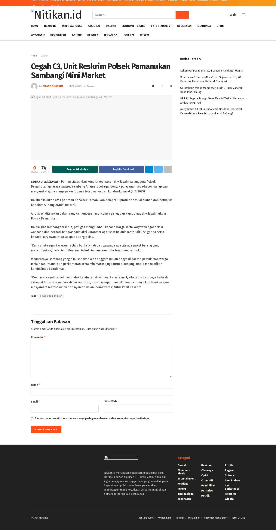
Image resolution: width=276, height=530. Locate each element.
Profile (92, 35)
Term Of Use (238, 517)
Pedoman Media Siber (216, 517)
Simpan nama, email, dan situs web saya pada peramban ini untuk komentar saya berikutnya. (92, 418)
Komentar (38, 337)
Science (129, 35)
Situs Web (110, 401)
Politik (77, 35)
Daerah (111, 26)
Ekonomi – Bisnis (133, 26)
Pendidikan (58, 35)
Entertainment (161, 26)
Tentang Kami (146, 517)
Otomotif (38, 35)
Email (35, 401)
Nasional (94, 26)
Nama (35, 384)
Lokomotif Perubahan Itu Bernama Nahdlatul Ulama (211, 70)
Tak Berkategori (232, 487)
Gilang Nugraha (53, 86)
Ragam (229, 470)
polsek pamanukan (51, 296)
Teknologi (111, 35)
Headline (50, 26)
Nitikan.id (43, 517)
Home (34, 26)
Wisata (144, 35)
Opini (220, 26)
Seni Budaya (232, 480)
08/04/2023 (75, 86)
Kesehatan (184, 26)
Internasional (72, 26)
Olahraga (204, 26)
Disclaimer (194, 517)
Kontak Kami (164, 517)
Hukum (181, 488)
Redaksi (180, 517)
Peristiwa (207, 490)
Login (232, 14)
